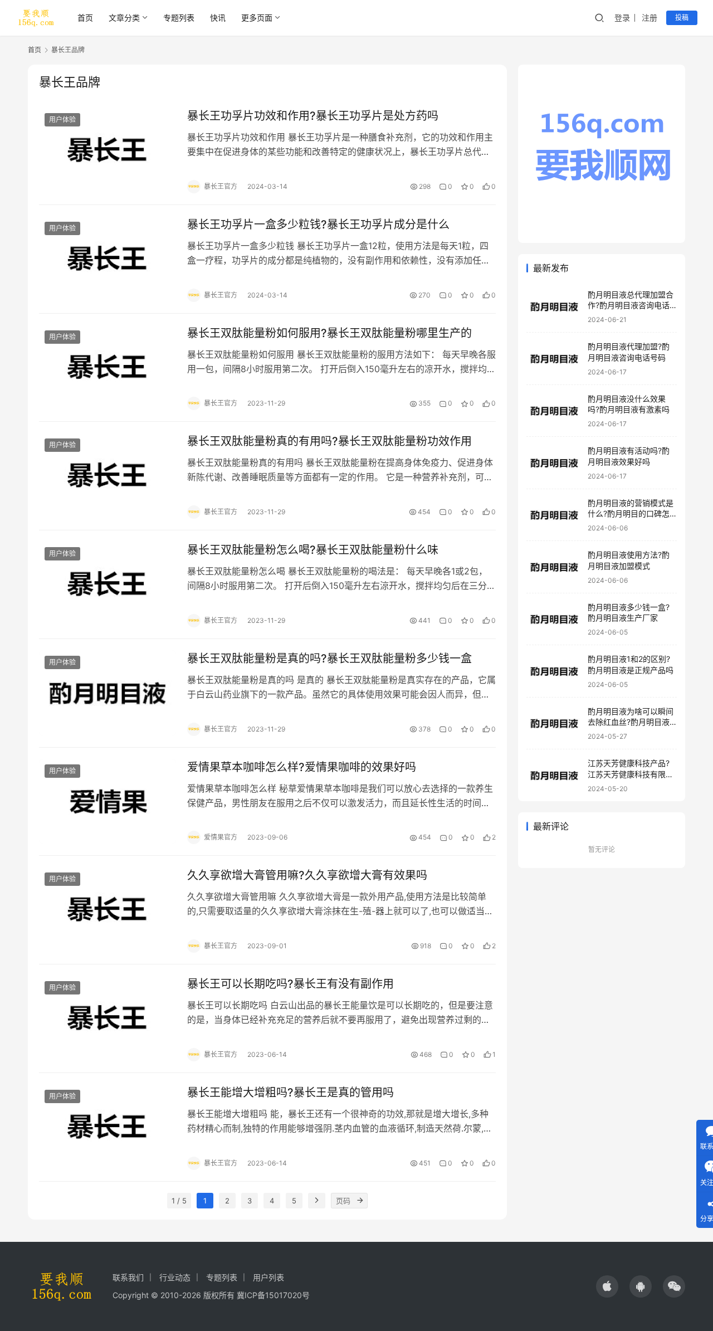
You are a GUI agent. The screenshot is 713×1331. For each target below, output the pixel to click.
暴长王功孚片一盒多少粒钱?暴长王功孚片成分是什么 (318, 224)
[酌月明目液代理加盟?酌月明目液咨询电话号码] (554, 359)
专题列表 (178, 17)
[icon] (607, 1286)
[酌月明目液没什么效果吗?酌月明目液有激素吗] (554, 410)
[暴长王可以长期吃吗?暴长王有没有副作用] (107, 1018)
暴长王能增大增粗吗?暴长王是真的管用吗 (290, 1092)
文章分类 (124, 17)
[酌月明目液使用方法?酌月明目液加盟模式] (554, 567)
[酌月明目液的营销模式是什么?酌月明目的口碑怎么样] (554, 515)
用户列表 (268, 1277)
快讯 (218, 17)
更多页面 (256, 17)
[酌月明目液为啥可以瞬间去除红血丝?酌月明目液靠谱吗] (554, 723)
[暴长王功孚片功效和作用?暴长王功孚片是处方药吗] (107, 150)
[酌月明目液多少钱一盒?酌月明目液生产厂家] (554, 619)
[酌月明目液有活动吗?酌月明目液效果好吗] (554, 463)
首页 (85, 17)
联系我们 (128, 1277)
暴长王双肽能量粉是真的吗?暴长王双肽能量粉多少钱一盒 (329, 658)
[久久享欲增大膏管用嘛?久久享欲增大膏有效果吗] (107, 910)
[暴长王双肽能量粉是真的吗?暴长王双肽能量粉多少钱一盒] (107, 693)
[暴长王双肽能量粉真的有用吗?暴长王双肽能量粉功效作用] (107, 476)
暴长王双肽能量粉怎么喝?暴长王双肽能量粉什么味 (312, 550)
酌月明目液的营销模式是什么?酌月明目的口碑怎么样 (630, 513)
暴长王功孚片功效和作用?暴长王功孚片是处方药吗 (312, 116)
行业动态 (175, 1277)
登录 (622, 17)
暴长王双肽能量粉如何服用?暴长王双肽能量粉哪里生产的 (329, 333)
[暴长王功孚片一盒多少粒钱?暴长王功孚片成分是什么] (107, 259)
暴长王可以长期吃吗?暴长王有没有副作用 (290, 984)
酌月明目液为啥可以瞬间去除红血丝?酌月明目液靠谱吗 (630, 722)
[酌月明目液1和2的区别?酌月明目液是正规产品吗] (554, 671)
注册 (649, 17)
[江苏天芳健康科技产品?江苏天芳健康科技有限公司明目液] (554, 775)
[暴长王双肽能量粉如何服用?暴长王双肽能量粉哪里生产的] (107, 368)
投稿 (681, 17)
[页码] (360, 1200)
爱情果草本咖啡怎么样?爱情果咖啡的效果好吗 (301, 767)
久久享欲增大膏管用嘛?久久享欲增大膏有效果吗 (307, 875)
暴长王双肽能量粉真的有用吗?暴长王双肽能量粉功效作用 (329, 441)
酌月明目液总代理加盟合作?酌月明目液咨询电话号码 (630, 305)
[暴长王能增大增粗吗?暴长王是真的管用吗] (107, 1127)
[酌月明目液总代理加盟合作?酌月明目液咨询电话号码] (554, 306)
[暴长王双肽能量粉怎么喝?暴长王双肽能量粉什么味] (107, 584)
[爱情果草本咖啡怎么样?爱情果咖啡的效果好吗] (107, 802)
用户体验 (62, 119)
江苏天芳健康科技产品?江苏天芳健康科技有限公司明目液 (630, 774)
